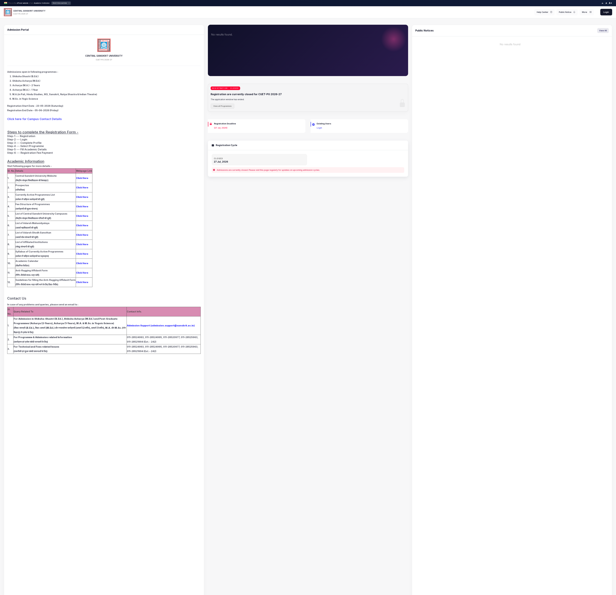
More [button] (585, 12)
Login (606, 12)
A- (603, 3)
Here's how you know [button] (60, 3)
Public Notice (565, 12)
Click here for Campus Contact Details (34, 119)
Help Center (542, 12)
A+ (610, 3)
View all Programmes (222, 106)
